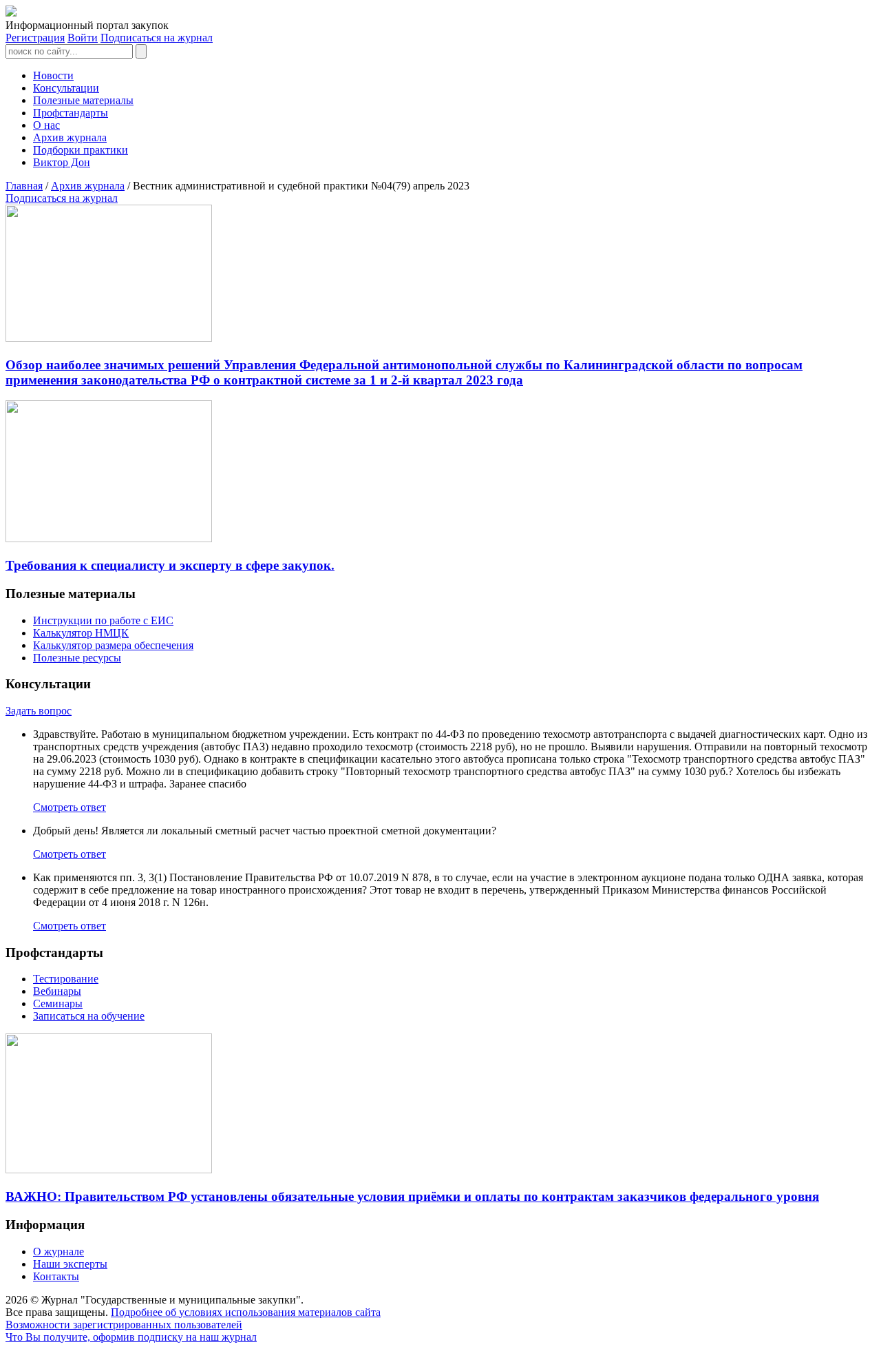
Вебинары (57, 991)
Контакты (56, 1276)
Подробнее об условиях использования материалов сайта (246, 1312)
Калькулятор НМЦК (81, 633)
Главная (24, 186)
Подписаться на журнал (156, 37)
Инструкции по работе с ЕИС (103, 620)
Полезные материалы (83, 100)
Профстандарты (70, 113)
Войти (82, 37)
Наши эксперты (70, 1264)
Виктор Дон (61, 162)
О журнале (58, 1251)
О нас (46, 125)
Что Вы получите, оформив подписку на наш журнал (131, 1337)
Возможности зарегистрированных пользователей (124, 1324)
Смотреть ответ (69, 807)
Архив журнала (70, 137)
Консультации (66, 88)
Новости (53, 75)
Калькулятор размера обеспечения (113, 645)
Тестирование (65, 979)
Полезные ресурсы (77, 657)
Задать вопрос (39, 711)
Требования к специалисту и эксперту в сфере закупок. (170, 565)
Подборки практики (80, 150)
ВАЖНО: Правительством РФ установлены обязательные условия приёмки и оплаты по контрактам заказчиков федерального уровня (412, 1196)
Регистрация (35, 37)
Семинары (58, 1003)
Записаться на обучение (89, 1016)
